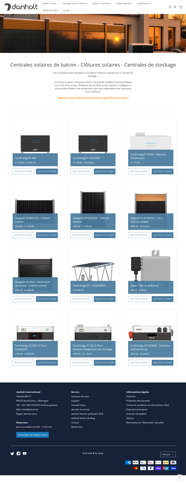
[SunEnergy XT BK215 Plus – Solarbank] (35, 335)
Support (75, 400)
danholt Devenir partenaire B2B (87, 413)
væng (100, 453)
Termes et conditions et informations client (147, 405)
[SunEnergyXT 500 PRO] (93, 143)
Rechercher (77, 426)
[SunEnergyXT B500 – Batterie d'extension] (150, 143)
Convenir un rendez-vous (32, 434)
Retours (130, 418)
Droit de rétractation (136, 413)
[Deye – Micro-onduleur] (150, 271)
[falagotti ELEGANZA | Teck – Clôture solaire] (150, 207)
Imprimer (131, 396)
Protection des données (138, 400)
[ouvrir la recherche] (170, 7)
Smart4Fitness (51, 10)
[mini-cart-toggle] (180, 7)
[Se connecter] (175, 7)
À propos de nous (80, 396)
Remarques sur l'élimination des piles (145, 422)
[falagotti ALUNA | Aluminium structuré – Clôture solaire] (35, 271)
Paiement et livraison (136, 409)
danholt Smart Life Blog (83, 418)
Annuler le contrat (80, 409)
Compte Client (78, 405)
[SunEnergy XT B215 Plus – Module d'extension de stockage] (93, 335)
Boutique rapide (23, 171)
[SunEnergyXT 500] (35, 143)
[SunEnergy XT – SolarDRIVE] (93, 271)
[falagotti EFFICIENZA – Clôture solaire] (93, 207)
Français (166, 454)
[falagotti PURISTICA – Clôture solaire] (35, 207)
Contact (75, 422)
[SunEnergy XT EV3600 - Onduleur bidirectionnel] (150, 335)
